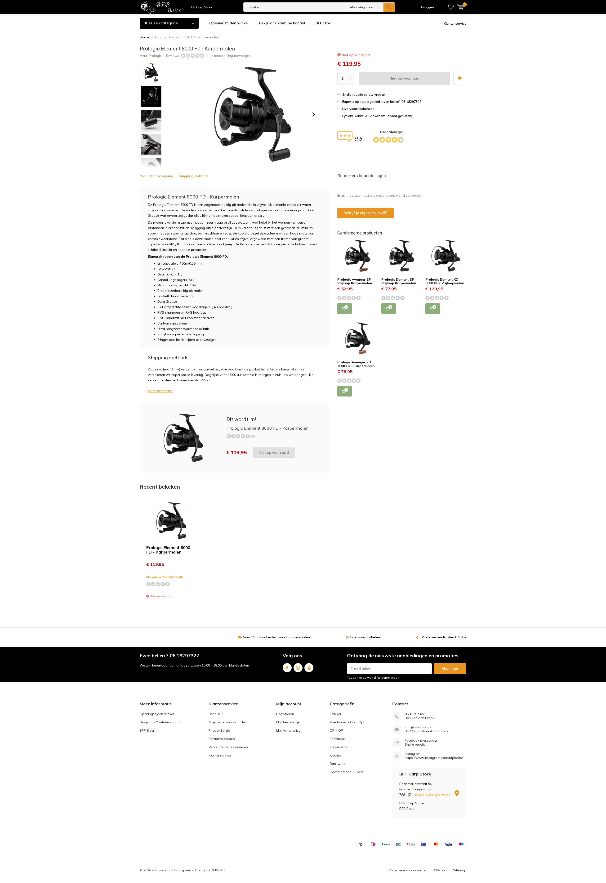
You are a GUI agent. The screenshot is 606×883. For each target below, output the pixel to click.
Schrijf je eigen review (363, 213)
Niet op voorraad (404, 78)
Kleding (335, 755)
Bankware (338, 763)
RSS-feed (440, 870)
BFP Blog (323, 23)
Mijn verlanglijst (288, 730)
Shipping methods (193, 176)
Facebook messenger (421, 741)
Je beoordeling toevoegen (230, 56)
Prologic (155, 56)
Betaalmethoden (222, 739)
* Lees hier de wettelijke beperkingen (373, 677)
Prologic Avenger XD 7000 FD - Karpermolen (356, 364)
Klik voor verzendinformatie (164, 577)
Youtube (308, 667)
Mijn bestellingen (289, 722)
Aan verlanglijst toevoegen (459, 78)
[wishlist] (451, 7)
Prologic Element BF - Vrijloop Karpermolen (398, 281)
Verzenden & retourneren (228, 747)
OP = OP (336, 730)
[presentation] (313, 114)
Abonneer (450, 668)
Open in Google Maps (433, 795)
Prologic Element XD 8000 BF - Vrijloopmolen (444, 281)
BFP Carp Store (201, 7)
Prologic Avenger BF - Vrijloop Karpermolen (355, 281)
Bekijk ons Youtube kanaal (282, 23)
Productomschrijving (156, 176)
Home (144, 37)
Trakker (335, 714)
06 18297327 (415, 714)
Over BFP (216, 714)
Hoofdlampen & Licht (346, 772)
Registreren (285, 714)
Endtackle (337, 739)
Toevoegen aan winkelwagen (344, 308)
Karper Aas (338, 747)
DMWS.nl (218, 870)
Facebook (287, 667)
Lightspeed (182, 870)
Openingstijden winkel (229, 23)
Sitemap (459, 870)
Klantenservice (455, 23)
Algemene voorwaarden (228, 722)
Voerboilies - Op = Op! (347, 722)
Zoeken (389, 7)
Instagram (298, 667)
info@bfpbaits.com (419, 727)
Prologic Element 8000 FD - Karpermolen (168, 549)
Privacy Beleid (219, 730)
